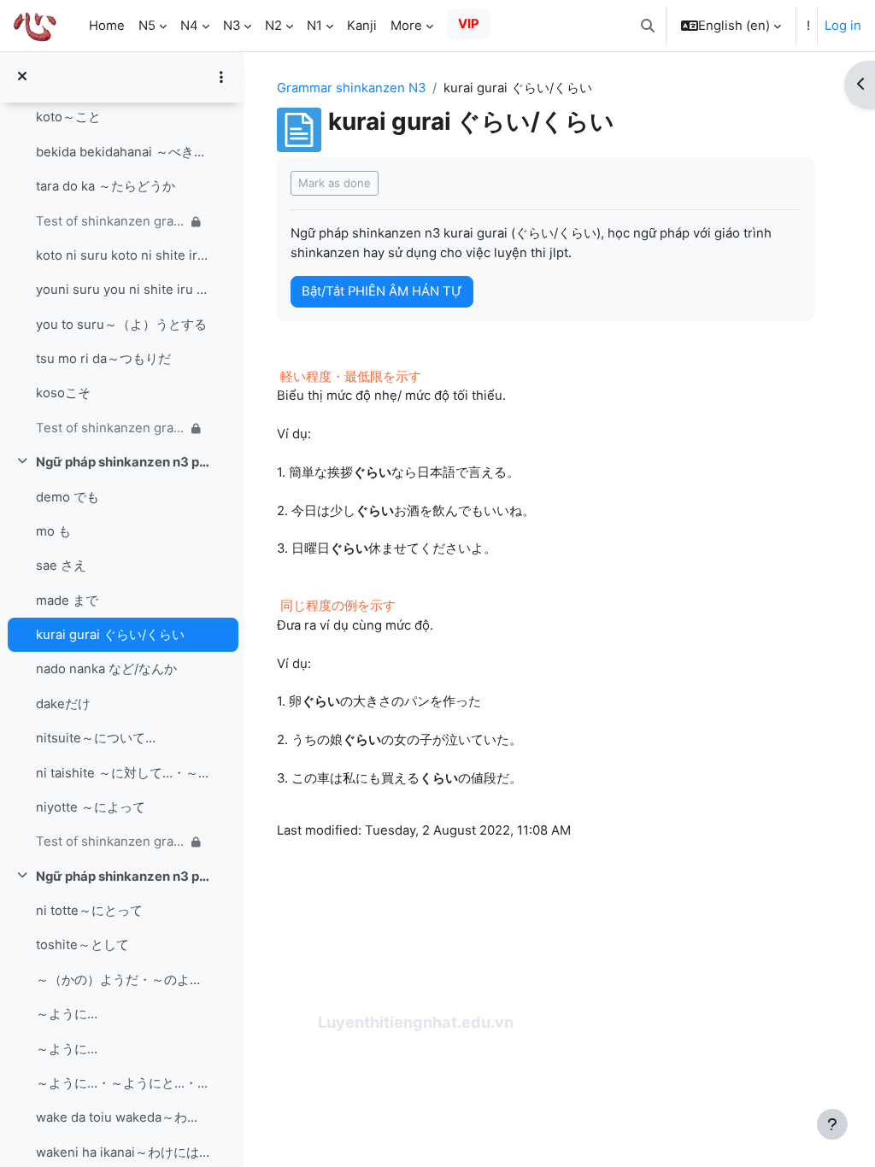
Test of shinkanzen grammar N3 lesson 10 (110, 428)
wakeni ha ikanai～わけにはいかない (122, 1152)
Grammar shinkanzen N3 (351, 88)
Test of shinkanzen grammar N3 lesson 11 (110, 841)
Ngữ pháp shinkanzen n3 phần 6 (122, 462)
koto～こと (68, 117)
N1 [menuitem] (314, 25)
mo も (53, 531)
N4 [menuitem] (189, 25)
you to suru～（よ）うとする (121, 324)
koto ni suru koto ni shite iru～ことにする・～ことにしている (122, 255)
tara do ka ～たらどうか (105, 186)
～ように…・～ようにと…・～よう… (122, 1083)
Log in (843, 25)
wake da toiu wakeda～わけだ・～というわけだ (122, 1117)
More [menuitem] (406, 25)
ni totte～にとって (89, 910)
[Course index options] (221, 77)
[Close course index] (22, 77)
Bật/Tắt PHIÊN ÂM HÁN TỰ (382, 291)
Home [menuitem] (107, 25)
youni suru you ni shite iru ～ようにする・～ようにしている (122, 289)
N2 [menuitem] (273, 25)
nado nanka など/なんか (106, 669)
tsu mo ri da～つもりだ (103, 359)
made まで (67, 600)
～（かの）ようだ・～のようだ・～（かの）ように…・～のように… (122, 980)
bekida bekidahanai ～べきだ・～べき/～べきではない (122, 152)
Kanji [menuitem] (362, 25)
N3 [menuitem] (231, 25)
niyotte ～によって (90, 807)
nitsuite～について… (96, 738)
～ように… (66, 1014)
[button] (647, 25)
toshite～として (82, 945)
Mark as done (334, 183)
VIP (468, 24)
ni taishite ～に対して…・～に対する (122, 773)
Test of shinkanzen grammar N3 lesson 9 (110, 221)
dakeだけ (63, 704)
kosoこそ (63, 393)
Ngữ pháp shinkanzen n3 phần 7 (122, 876)
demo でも (67, 497)
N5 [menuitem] (147, 25)
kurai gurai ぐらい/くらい (110, 634)
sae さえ (61, 565)
